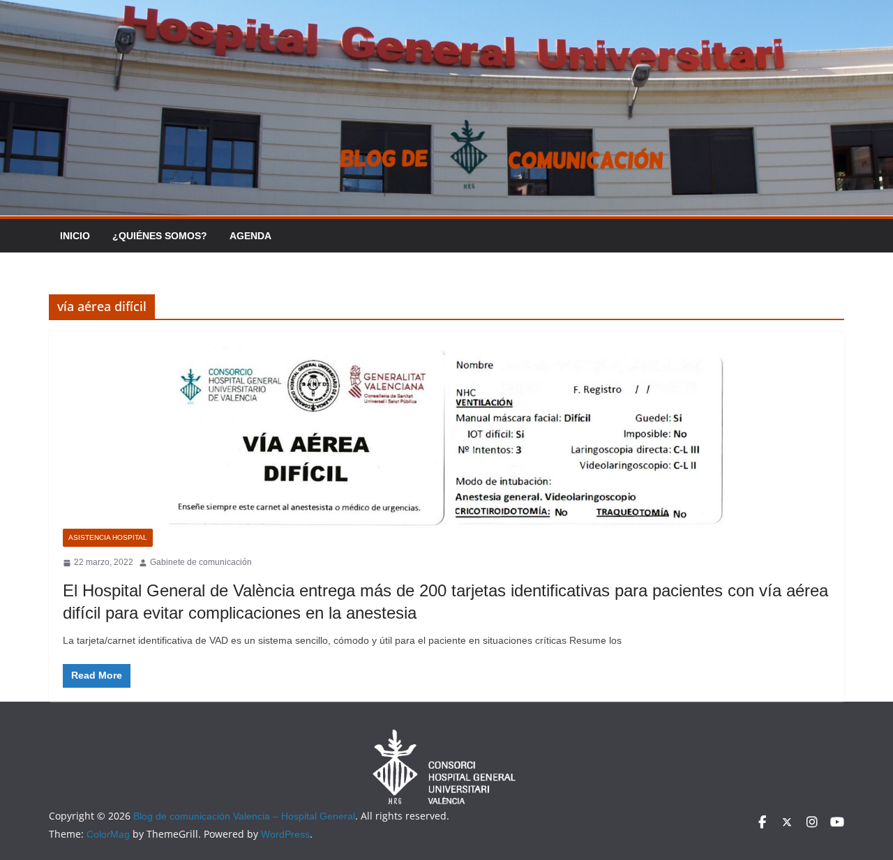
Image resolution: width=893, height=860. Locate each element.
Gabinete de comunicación (201, 562)
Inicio (75, 235)
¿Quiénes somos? (159, 235)
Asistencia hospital (107, 537)
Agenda (250, 235)
